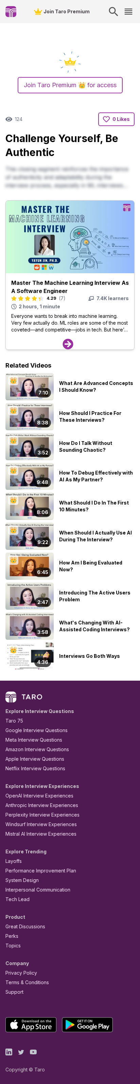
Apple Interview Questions (34, 759)
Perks (11, 936)
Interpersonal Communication (37, 890)
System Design (22, 880)
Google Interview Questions (36, 730)
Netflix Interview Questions (35, 768)
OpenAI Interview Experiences (39, 796)
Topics (13, 945)
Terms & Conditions (27, 982)
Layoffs (13, 861)
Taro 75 (14, 721)
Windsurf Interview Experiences (41, 824)
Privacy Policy (21, 973)
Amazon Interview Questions (37, 749)
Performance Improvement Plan (40, 870)
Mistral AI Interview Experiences (40, 834)
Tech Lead (17, 899)
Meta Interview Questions (33, 740)
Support (14, 992)
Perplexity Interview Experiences (42, 815)
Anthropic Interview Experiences (41, 805)
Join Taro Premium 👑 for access (70, 85)
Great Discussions (25, 926)
